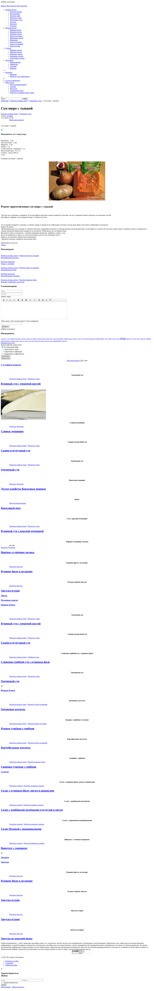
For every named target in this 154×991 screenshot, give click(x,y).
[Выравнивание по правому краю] (26, 300)
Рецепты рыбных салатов (33, 805)
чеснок (51, 341)
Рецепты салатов (15, 786)
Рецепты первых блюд (9, 114)
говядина (23, 338)
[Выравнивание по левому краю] (18, 300)
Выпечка (8, 72)
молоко (113, 338)
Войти (3, 6)
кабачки (47, 338)
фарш (33, 341)
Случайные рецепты (11, 365)
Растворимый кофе (10, 347)
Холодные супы (16, 20)
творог (26, 341)
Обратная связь (11, 965)
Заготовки (9, 60)
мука (123, 338)
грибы (34, 339)
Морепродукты (16, 32)
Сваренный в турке (11, 349)
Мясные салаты (16, 52)
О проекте (9, 963)
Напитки (13, 24)
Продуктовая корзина (18, 84)
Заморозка (14, 64)
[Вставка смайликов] (30, 300)
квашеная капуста (68, 338)
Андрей (10, 116)
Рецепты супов (16, 18)
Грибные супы (33, 657)
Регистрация (6, 987)
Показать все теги (8, 343)
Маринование (15, 62)
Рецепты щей (15, 16)
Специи (13, 87)
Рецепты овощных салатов (34, 843)
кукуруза (79, 338)
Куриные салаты (16, 54)
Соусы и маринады (12, 80)
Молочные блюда (16, 38)
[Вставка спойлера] (50, 300)
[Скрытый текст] (39, 300)
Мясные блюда (15, 30)
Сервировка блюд (17, 91)
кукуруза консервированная (88, 338)
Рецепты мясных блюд (28, 280)
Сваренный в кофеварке (12, 352)
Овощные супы (25, 114)
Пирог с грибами (7, 264)
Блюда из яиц (15, 46)
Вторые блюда (10, 28)
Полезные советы (9, 600)
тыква (3, 245)
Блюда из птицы (16, 36)
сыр (24, 341)
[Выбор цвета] (35, 300)
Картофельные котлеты (10, 258)
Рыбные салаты (16, 50)
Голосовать (6, 356)
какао (51, 338)
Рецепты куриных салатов (34, 786)
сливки (20, 341)
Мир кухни (9, 82)
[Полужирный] (3, 300)
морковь (118, 338)
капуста (54, 338)
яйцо (66, 341)
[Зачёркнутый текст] (14, 300)
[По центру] (22, 300)
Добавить (5, 326)
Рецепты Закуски (16, 567)
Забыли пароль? (18, 987)
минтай (109, 338)
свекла (137, 338)
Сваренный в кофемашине (13, 354)
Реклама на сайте (12, 961)
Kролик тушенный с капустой (12, 282)
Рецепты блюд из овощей (29, 256)
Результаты (6, 358)
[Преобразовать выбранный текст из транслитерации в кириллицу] (46, 300)
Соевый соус (4, 338)
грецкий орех (29, 338)
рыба (135, 338)
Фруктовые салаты (17, 58)
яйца (63, 341)
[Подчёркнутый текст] (10, 300)
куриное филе (99, 339)
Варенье (13, 68)
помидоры (128, 338)
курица (106, 338)
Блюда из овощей (16, 44)
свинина (148, 339)
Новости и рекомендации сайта (22, 93)
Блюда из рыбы (16, 42)
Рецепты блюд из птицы (37, 724)
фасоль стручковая (39, 341)
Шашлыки (14, 40)
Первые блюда (11, 10)
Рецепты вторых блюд (9, 256)
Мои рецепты (11, 6)
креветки (74, 338)
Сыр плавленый (11, 338)
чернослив (46, 341)
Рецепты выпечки (8, 262)
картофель (60, 339)
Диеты (4, 595)
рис (132, 338)
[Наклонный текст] (7, 300)
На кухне (13, 89)
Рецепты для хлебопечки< (20, 76)
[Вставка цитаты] (43, 300)
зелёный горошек (41, 338)
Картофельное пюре (8, 270)
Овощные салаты (16, 56)
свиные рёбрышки (5, 341)
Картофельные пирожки (10, 276)
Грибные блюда (16, 34)
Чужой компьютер (11, 983)
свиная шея (142, 338)
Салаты (8, 48)
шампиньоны (57, 341)
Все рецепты (22, 6)
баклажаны (18, 338)
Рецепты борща (16, 12)
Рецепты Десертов (16, 426)
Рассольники (15, 14)
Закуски (13, 22)
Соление (13, 66)
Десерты (13, 26)
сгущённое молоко (14, 341)
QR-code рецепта (73, 361)
